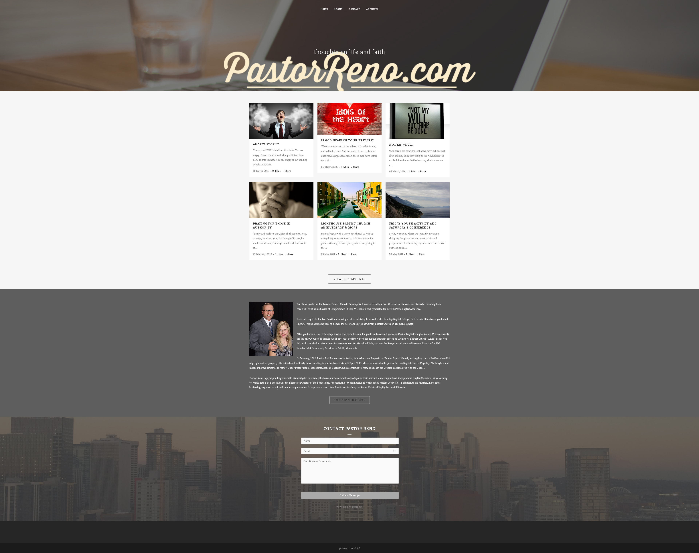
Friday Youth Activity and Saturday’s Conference (413, 225)
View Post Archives (349, 279)
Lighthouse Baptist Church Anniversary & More (345, 225)
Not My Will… (401, 145)
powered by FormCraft (349, 507)
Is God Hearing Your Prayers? (347, 140)
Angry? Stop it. (266, 144)
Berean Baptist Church (407, 363)
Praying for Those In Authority (272, 225)
